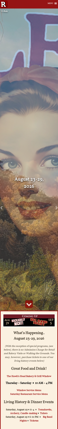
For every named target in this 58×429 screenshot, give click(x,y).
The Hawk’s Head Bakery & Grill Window (29, 376)
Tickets (33, 420)
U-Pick (4, 11)
